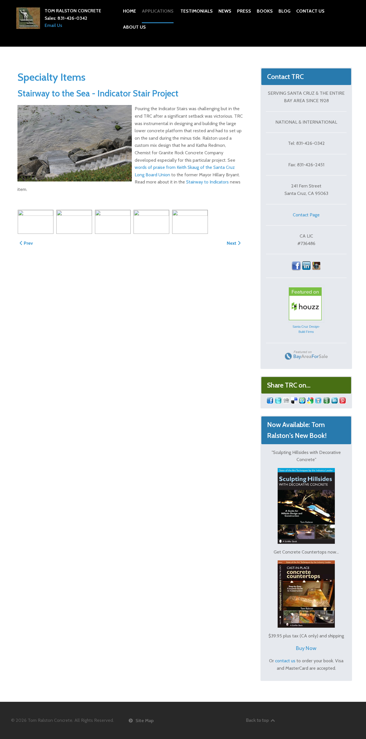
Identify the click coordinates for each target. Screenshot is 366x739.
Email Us (53, 25)
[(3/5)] (113, 222)
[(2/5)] (74, 222)
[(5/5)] (190, 222)
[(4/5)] (151, 222)
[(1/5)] (35, 222)
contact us (285, 660)
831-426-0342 (72, 18)
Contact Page (306, 215)
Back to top (258, 720)
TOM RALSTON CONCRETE (73, 10)
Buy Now (306, 648)
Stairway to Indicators (207, 182)
